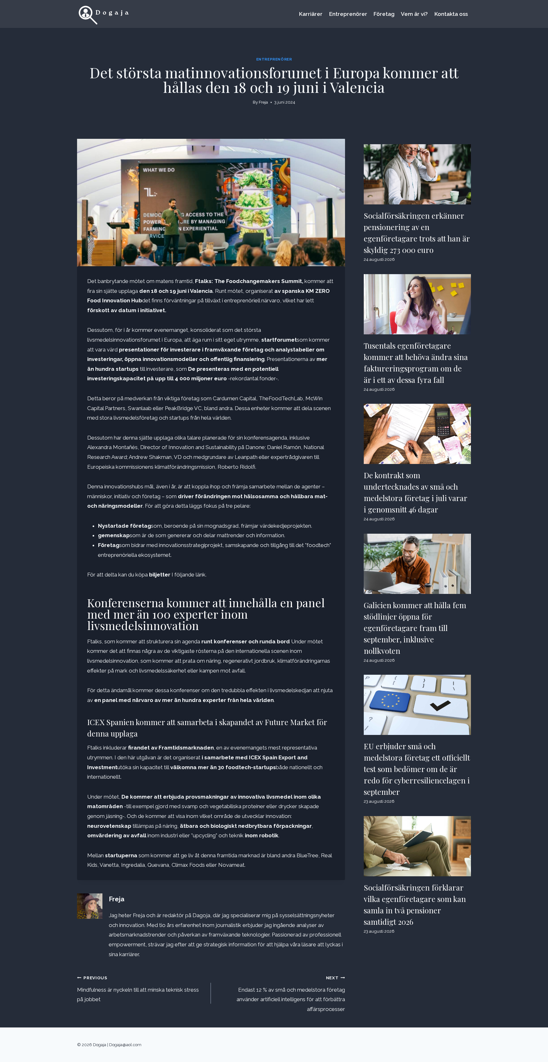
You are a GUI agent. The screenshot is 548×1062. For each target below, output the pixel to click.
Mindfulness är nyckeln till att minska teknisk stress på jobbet (138, 989)
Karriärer (311, 14)
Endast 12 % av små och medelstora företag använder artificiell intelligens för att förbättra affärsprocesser (291, 993)
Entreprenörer (348, 14)
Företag (384, 14)
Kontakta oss (451, 14)
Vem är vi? (414, 14)
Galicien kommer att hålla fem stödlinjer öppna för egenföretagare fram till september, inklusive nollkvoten (415, 628)
